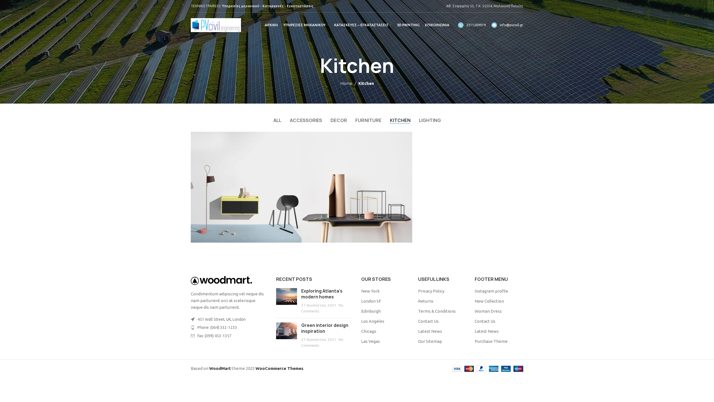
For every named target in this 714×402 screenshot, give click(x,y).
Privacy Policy (431, 291)
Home (346, 83)
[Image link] (221, 280)
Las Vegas (370, 341)
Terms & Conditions (437, 311)
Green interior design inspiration (324, 328)
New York (370, 291)
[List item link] (229, 327)
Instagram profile (491, 291)
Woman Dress (488, 311)
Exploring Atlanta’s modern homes (321, 294)
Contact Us (428, 321)
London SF (371, 301)
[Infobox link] (472, 25)
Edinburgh (371, 311)
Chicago (368, 331)
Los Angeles (372, 321)
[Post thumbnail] (286, 301)
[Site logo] (216, 24)
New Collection (489, 301)
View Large (294, 138)
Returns (425, 301)
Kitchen (366, 83)
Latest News (430, 331)
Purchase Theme (491, 341)
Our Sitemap (430, 341)
